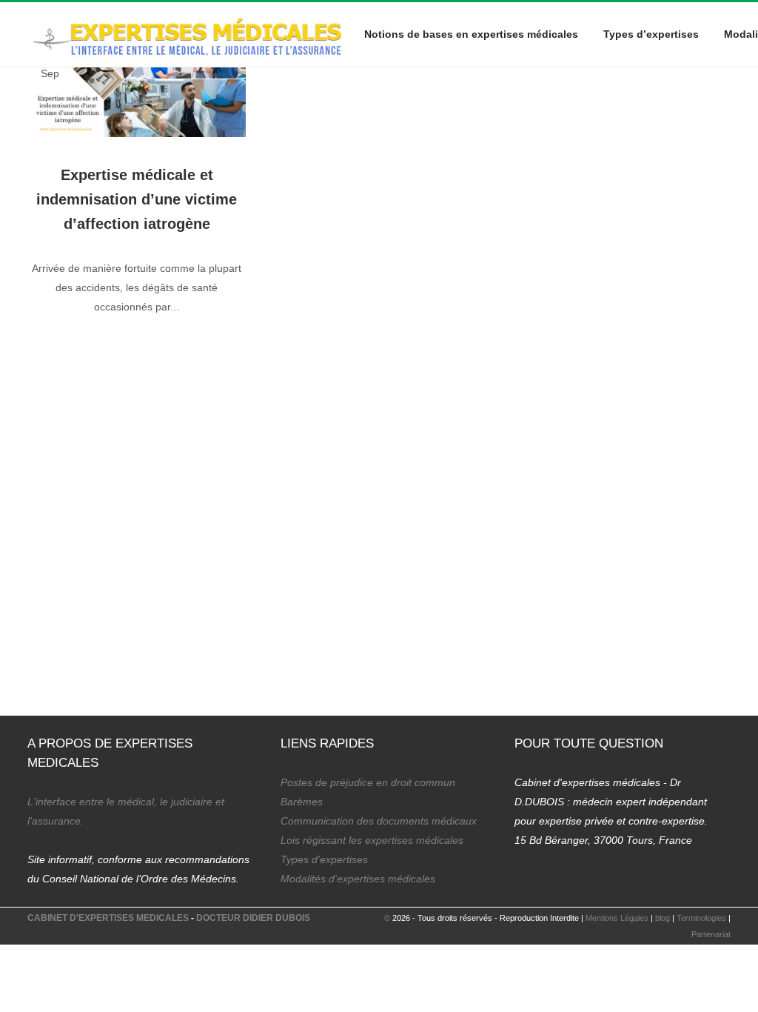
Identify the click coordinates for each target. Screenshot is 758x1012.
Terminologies (701, 917)
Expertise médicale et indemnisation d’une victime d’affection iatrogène (136, 199)
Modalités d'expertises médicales (358, 879)
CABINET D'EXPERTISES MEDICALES (108, 918)
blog (662, 917)
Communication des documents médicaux (379, 821)
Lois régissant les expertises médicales (372, 840)
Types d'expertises (324, 859)
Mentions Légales (617, 917)
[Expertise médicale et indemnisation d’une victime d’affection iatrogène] (136, 87)
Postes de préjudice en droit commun (368, 782)
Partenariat (711, 934)
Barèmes (302, 802)
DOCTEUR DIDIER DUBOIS (253, 918)
